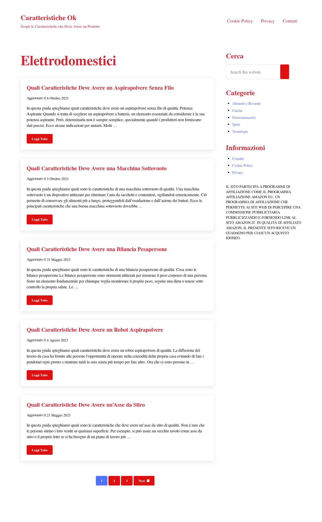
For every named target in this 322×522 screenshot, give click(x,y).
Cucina (237, 110)
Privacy (237, 172)
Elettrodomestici (244, 117)
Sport (236, 124)
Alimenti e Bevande (246, 103)
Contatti (238, 158)
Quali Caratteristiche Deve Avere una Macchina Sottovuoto (97, 168)
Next (142, 480)
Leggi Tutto (42, 139)
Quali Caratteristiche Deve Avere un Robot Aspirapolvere (95, 329)
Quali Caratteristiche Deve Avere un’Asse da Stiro (86, 404)
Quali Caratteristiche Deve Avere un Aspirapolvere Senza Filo (100, 87)
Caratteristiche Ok (49, 17)
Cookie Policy (242, 165)
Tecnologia (240, 131)
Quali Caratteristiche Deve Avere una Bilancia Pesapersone (97, 249)
